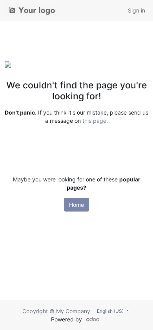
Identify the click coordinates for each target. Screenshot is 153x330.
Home (76, 204)
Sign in (136, 10)
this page (94, 120)
